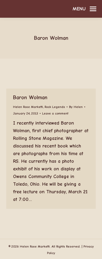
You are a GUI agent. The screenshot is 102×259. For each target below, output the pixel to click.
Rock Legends (55, 107)
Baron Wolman (30, 97)
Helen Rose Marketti (28, 107)
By (76, 107)
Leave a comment (55, 113)
